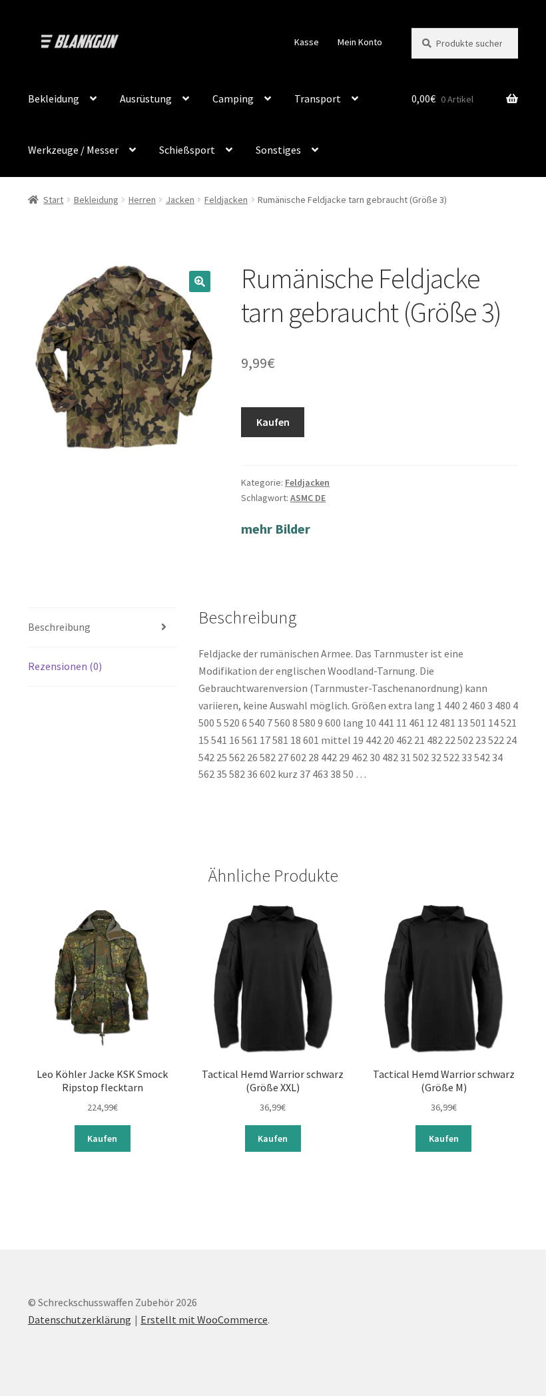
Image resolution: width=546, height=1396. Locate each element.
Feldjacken (226, 200)
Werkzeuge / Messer (73, 149)
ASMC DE (308, 498)
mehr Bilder (275, 528)
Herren (142, 200)
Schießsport (187, 149)
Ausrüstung (146, 98)
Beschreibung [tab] (59, 626)
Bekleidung (53, 98)
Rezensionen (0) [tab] (65, 666)
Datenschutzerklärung (79, 1319)
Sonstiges (278, 149)
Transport (317, 98)
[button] (199, 281)
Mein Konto (360, 42)
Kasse (306, 42)
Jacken (180, 200)
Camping (233, 98)
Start (53, 200)
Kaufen (273, 422)
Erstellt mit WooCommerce (204, 1319)
